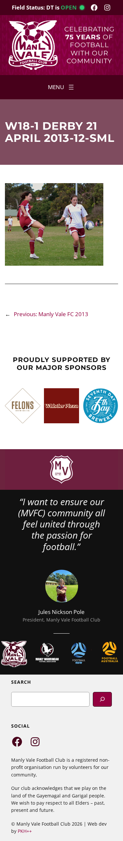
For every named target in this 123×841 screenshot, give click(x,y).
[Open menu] (61, 87)
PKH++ (25, 831)
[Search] (102, 699)
